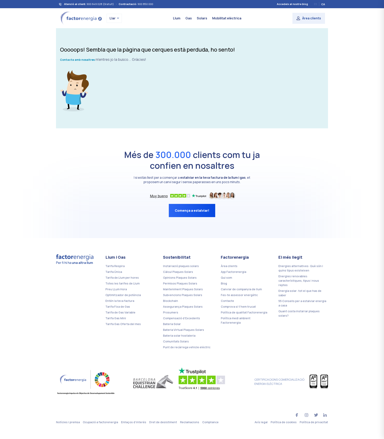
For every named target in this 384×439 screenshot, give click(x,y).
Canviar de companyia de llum (241, 289)
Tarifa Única (113, 272)
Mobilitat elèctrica (226, 18)
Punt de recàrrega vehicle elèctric (186, 347)
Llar (113, 18)
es (315, 4)
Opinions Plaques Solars (180, 277)
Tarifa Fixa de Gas (117, 306)
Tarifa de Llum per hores (122, 277)
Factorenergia (235, 257)
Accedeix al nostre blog (292, 4)
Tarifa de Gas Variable (120, 312)
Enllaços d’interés (133, 422)
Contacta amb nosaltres (77, 60)
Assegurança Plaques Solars (183, 306)
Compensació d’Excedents (181, 318)
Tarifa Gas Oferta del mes (123, 324)
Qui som (226, 277)
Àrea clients (311, 18)
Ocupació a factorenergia (100, 422)
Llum (176, 18)
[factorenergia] (80, 18)
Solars (202, 18)
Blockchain (170, 301)
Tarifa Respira (115, 266)
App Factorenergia (233, 272)
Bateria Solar (172, 324)
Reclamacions (189, 422)
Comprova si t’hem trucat (238, 306)
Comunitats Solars (176, 341)
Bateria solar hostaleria (179, 335)
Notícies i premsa (68, 422)
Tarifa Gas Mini (115, 318)
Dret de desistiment (163, 422)
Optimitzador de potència (123, 295)
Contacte (227, 301)
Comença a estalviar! (192, 210)
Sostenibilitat (177, 257)
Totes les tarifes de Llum (122, 283)
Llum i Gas (115, 257)
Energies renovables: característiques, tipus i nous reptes (298, 280)
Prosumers (170, 312)
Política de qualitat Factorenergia (244, 312)
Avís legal (261, 422)
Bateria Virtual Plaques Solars (183, 330)
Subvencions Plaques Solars (182, 295)
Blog (224, 283)
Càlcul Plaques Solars (178, 272)
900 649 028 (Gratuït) (100, 4)
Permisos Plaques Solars (180, 283)
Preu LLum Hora (116, 289)
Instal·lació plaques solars (181, 266)
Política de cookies (284, 422)
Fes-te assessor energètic (239, 295)
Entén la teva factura (119, 301)
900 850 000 (145, 4)
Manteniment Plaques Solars (183, 289)
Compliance (210, 422)
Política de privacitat (314, 422)
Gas (188, 18)
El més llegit (290, 257)
